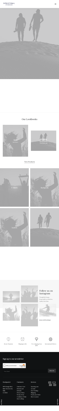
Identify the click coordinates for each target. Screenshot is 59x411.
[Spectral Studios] (9, 4)
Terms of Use (20, 394)
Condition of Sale (21, 397)
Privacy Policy (21, 392)
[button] (55, 4)
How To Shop (34, 390)
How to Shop (20, 399)
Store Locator (35, 397)
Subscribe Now (57, 403)
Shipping (33, 392)
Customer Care (21, 386)
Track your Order (35, 394)
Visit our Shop (1, 403)
